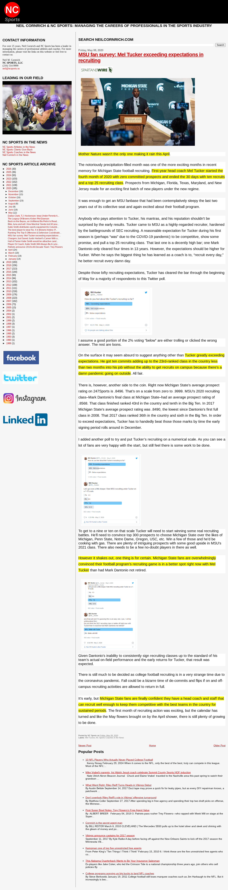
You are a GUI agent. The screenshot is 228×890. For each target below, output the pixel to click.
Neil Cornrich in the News (15, 155)
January (12, 259)
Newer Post (84, 745)
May (10, 213)
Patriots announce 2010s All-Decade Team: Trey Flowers (35, 247)
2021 (9, 185)
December (13, 191)
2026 (9, 169)
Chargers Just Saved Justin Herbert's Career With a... (33, 238)
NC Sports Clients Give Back (17, 149)
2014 (9, 278)
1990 (9, 340)
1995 (9, 333)
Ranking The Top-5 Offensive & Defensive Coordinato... (34, 232)
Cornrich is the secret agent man (104, 822)
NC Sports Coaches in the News (110, 738)
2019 (9, 262)
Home (152, 745)
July (10, 206)
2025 (9, 172)
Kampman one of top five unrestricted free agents (113, 848)
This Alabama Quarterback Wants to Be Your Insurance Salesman (123, 860)
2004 (9, 310)
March (11, 253)
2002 (9, 314)
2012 (9, 285)
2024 (9, 175)
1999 (9, 320)
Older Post (220, 745)
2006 (9, 304)
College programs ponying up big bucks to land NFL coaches (120, 873)
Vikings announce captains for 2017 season (110, 835)
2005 (9, 307)
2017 (9, 268)
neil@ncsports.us (11, 68)
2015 (9, 275)
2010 (9, 291)
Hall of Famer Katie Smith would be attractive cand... (33, 241)
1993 (9, 336)
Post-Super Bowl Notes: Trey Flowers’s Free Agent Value (117, 810)
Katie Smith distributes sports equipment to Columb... (33, 227)
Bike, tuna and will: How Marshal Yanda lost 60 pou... (33, 224)
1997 (9, 327)
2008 (9, 298)
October (12, 197)
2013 (9, 281)
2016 (9, 272)
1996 (9, 330)
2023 (9, 178)
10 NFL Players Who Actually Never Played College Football (119, 759)
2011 (9, 288)
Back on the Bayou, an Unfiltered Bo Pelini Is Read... (33, 221)
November (13, 194)
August (11, 203)
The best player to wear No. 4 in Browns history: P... (32, 230)
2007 (9, 301)
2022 (9, 182)
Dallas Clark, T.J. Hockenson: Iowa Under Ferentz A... (33, 216)
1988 (9, 343)
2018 (9, 265)
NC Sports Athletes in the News (18, 147)
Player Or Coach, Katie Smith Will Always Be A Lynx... (33, 244)
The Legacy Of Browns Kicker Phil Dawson (28, 218)
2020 (9, 188)
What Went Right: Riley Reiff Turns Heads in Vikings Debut (118, 785)
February (13, 256)
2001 (9, 317)
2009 (9, 294)
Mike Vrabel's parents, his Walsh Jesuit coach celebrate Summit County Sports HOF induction (138, 772)
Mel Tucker (90, 738)
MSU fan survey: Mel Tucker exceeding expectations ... (34, 235)
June (11, 210)
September (14, 200)
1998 (9, 323)
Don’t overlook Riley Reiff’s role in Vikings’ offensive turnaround (121, 797)
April (10, 250)
